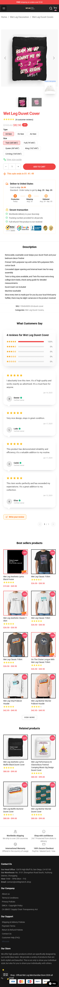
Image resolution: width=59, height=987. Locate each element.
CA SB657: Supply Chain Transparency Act (20, 909)
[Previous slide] (5, 58)
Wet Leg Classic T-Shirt (40, 576)
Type (5, 129)
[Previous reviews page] (39, 524)
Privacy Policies (8, 902)
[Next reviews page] (53, 524)
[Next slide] (54, 58)
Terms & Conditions (10, 898)
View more (29, 717)
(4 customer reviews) (24, 119)
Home (4, 17)
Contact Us (6, 934)
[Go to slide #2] (36, 102)
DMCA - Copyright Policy (12, 905)
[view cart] (55, 8)
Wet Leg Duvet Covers (42, 17)
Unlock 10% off (5, 974)
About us (6, 894)
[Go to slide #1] (22, 102)
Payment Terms (8, 926)
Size (5, 138)
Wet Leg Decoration (19, 17)
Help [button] (54, 984)
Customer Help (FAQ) (11, 937)
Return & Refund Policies (12, 930)
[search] (50, 8)
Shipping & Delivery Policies (13, 922)
